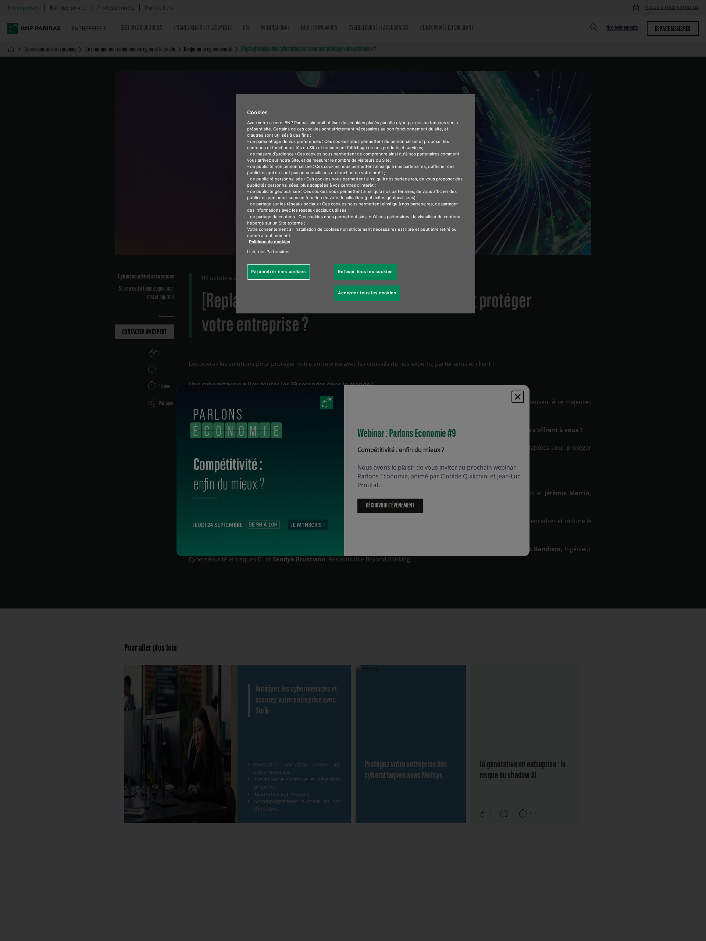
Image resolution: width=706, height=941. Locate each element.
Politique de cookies (269, 241)
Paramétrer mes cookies (278, 271)
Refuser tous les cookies (365, 271)
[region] (355, 203)
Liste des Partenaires (268, 251)
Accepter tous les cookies (367, 292)
